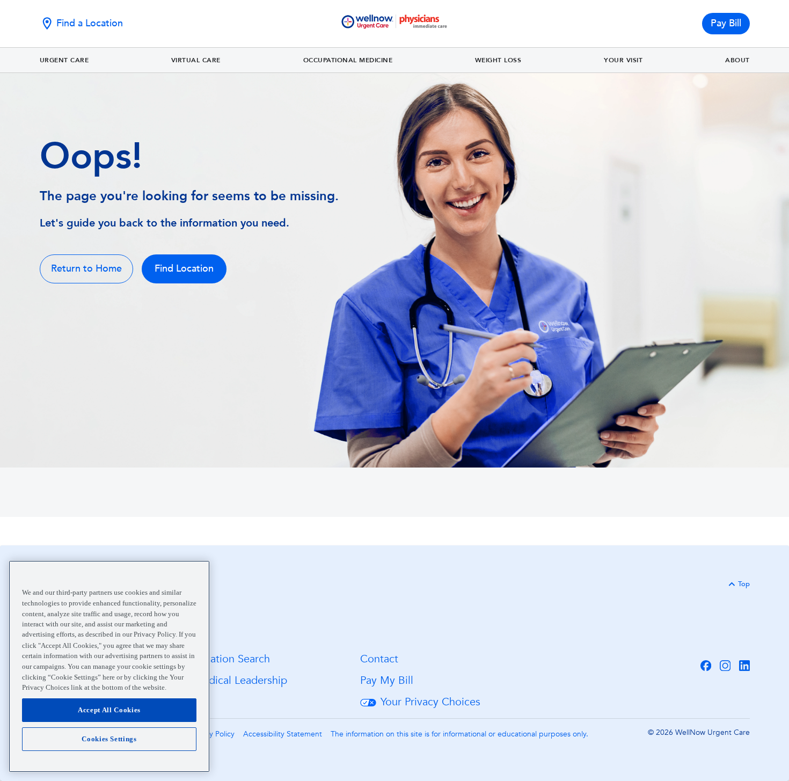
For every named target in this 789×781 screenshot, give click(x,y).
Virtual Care (196, 60)
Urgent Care (64, 60)
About (737, 60)
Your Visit (623, 60)
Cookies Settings (109, 739)
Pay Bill (726, 23)
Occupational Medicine (348, 60)
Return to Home (86, 268)
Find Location (184, 268)
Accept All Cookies (109, 710)
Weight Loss (498, 60)
